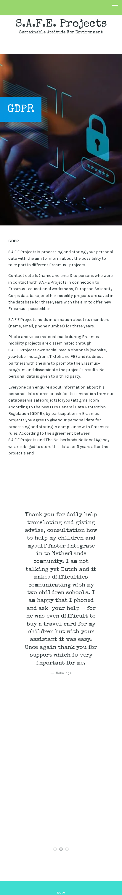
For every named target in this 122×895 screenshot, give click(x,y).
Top (59, 892)
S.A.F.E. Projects (61, 24)
